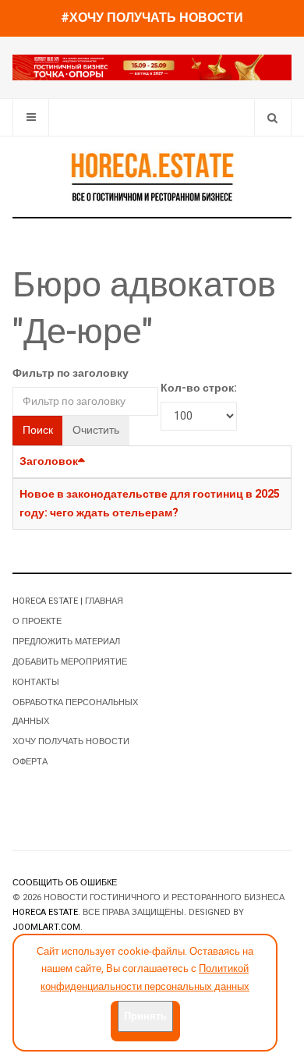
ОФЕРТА (30, 761)
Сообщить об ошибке (64, 882)
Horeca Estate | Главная (67, 601)
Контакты (35, 682)
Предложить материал (66, 641)
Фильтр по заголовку (70, 373)
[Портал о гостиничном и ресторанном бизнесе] (152, 176)
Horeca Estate (45, 912)
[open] (30, 117)
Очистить (95, 430)
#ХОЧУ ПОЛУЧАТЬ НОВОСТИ (152, 18)
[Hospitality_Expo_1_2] (152, 67)
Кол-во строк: (199, 388)
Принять (145, 1016)
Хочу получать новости (70, 741)
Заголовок (48, 461)
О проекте (37, 621)
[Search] (272, 117)
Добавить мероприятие (69, 662)
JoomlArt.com (46, 927)
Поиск (38, 430)
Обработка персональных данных (75, 712)
